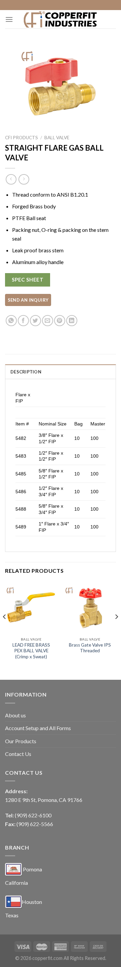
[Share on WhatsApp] (11, 320)
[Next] (116, 630)
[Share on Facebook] (23, 320)
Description (25, 371)
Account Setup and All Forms (38, 728)
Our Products (20, 741)
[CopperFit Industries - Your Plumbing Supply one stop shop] (60, 19)
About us (15, 715)
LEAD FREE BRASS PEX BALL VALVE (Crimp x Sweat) (31, 650)
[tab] (60, 371)
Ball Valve (56, 137)
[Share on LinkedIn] (71, 320)
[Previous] (4, 630)
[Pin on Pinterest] (59, 320)
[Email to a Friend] (47, 320)
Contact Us (18, 754)
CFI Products (21, 137)
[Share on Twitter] (35, 320)
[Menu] (9, 19)
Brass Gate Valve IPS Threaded (90, 648)
